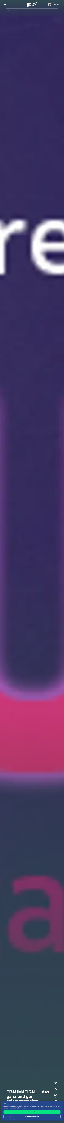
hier (26, 1108)
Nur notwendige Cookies (32, 1116)
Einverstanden (32, 1112)
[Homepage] (32, 4)
